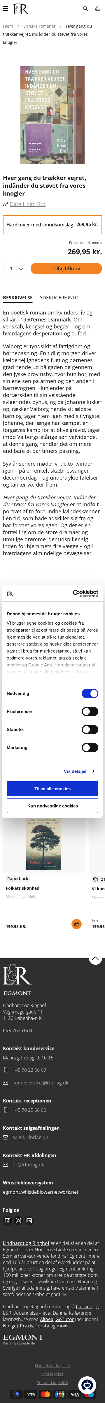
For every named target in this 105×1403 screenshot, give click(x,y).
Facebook (7, 1220)
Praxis (26, 1325)
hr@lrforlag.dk (28, 1164)
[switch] (90, 711)
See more (44, 874)
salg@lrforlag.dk (30, 1137)
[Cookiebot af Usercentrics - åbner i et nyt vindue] (74, 593)
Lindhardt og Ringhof (26, 1243)
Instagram (18, 1220)
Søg (85, 8)
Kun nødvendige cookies (52, 805)
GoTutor (64, 1319)
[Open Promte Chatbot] (87, 1385)
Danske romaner (39, 26)
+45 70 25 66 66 (29, 1110)
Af (5, 204)
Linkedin (29, 1220)
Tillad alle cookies (52, 788)
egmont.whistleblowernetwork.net (40, 1192)
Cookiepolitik (52, 1374)
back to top (95, 958)
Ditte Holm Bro (28, 204)
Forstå (42, 1325)
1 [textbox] (11, 268)
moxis (63, 1325)
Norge (10, 1325)
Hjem (8, 26)
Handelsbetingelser (52, 1365)
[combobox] (14, 268)
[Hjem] (21, 8)
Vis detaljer (75, 771)
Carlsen (84, 1306)
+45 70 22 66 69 (29, 1070)
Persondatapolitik (52, 1382)
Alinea (46, 1319)
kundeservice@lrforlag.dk (40, 1082)
